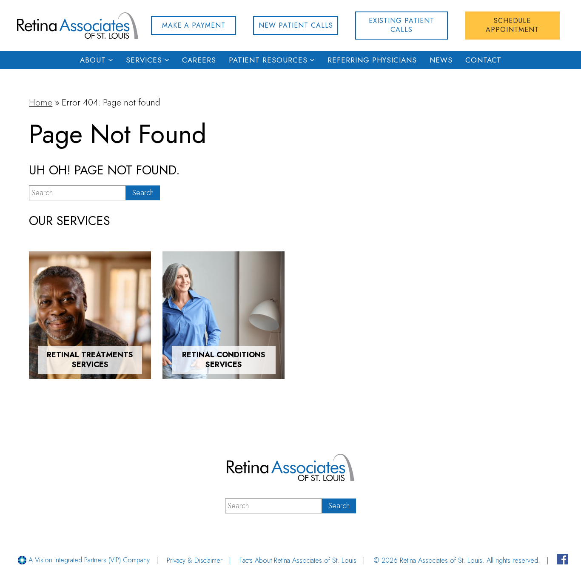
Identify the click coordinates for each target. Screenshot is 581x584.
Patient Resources (268, 60)
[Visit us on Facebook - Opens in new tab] (562, 560)
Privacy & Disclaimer (194, 560)
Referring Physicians (372, 60)
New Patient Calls (296, 25)
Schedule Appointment (512, 25)
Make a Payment (193, 25)
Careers (199, 60)
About (93, 60)
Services (144, 60)
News (441, 60)
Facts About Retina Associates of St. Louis (297, 560)
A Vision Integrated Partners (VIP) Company (88, 560)
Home (40, 102)
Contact (483, 60)
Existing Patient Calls (401, 25)
